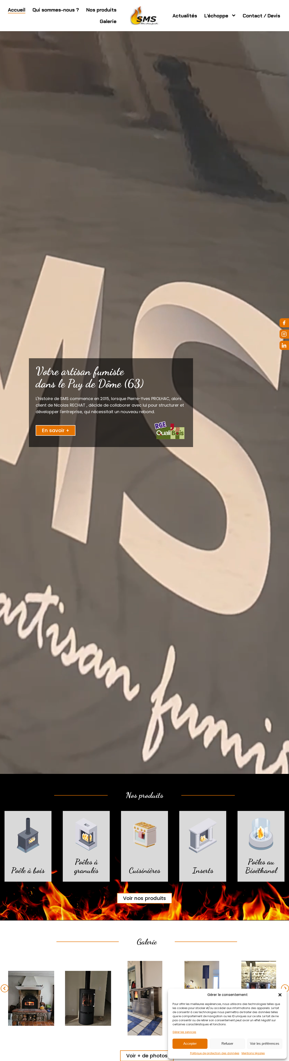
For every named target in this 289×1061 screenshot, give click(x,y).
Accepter (190, 1043)
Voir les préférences (264, 1043)
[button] (280, 995)
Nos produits (101, 10)
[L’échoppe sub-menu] (234, 15)
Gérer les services (184, 1032)
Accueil (16, 10)
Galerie (108, 21)
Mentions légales (253, 1053)
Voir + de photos (147, 1055)
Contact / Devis (261, 15)
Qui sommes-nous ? (56, 10)
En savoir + (55, 430)
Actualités (184, 15)
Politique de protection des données (214, 1053)
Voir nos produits (144, 898)
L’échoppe (216, 15)
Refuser (227, 1043)
